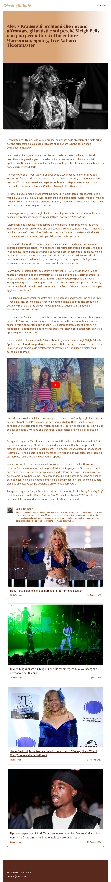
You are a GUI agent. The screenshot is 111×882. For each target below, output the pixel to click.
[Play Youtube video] (55, 385)
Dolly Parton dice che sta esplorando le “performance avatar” (46, 590)
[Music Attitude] (17, 5)
